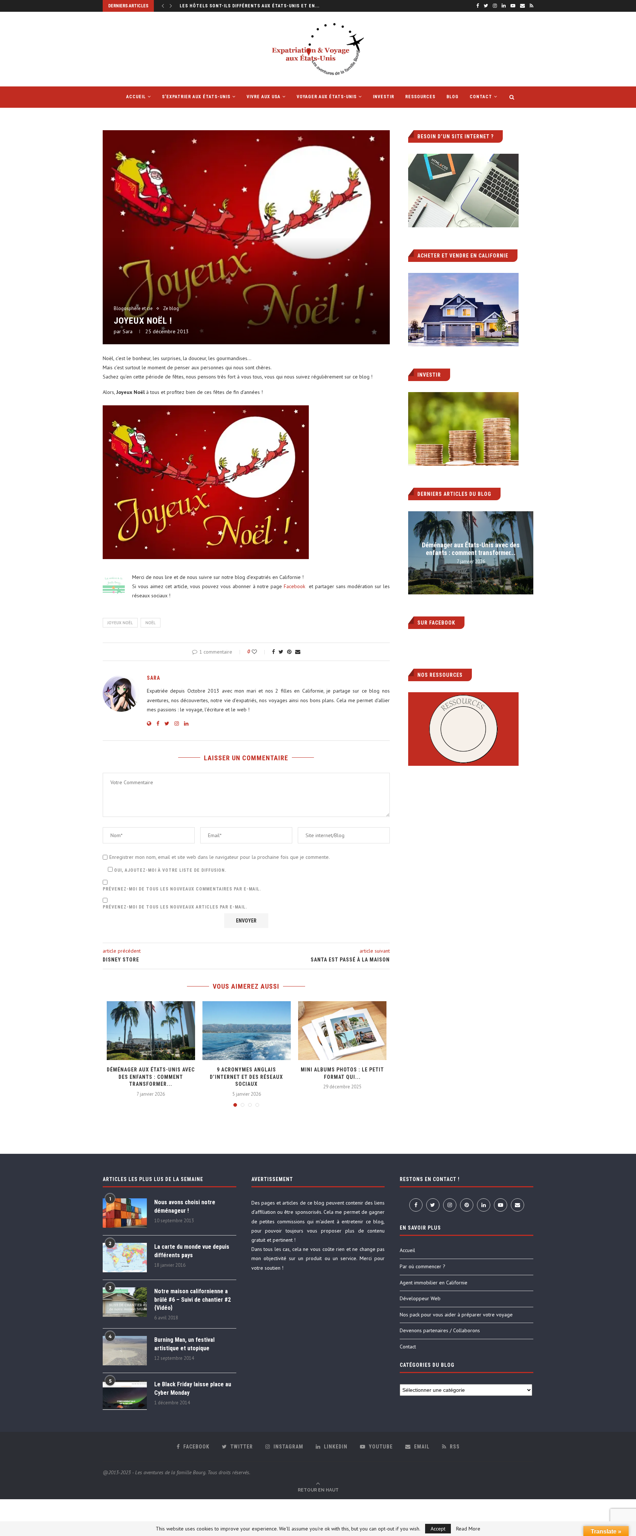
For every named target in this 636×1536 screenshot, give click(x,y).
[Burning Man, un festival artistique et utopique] (125, 1350)
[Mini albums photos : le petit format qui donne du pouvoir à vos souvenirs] (342, 1030)
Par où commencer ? (422, 1266)
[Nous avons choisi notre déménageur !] (125, 1213)
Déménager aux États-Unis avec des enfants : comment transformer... (151, 1077)
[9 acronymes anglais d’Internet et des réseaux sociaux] (246, 1030)
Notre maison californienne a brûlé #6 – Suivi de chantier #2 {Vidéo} (192, 1299)
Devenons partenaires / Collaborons (440, 1330)
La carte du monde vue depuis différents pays (191, 1250)
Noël (150, 622)
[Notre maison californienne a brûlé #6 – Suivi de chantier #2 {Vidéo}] (125, 1302)
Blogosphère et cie (133, 309)
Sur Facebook (436, 623)
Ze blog (171, 309)
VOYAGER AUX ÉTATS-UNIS (327, 96)
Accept (438, 1528)
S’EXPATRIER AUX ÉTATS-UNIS (196, 96)
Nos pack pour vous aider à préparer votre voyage (456, 1314)
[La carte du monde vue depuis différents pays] (125, 1257)
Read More (468, 1528)
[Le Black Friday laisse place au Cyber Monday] (125, 1395)
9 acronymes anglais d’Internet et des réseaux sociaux (246, 1077)
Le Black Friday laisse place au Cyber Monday (192, 1388)
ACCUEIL (136, 96)
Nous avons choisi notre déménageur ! (184, 1206)
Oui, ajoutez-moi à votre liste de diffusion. (169, 870)
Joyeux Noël (120, 622)
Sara (127, 331)
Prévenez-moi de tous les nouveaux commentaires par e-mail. (182, 889)
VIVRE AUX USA (263, 96)
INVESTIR (383, 96)
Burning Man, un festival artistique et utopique (184, 1343)
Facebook (295, 586)
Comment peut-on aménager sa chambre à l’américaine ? (252, 5)
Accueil (407, 1250)
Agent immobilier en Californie (433, 1282)
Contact (481, 96)
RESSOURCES (420, 96)
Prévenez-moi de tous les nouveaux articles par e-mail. (175, 907)
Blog (452, 96)
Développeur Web (420, 1298)
